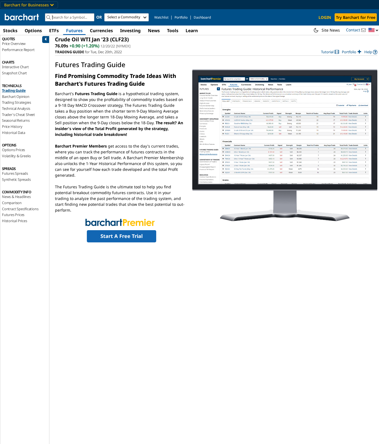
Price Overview (14, 43)
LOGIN (325, 17)
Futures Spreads (15, 173)
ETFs (54, 30)
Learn (192, 30)
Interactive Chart (15, 66)
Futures (74, 30)
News (154, 30)
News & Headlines (16, 196)
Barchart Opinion (15, 96)
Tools (172, 30)
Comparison (12, 202)
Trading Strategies (16, 102)
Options (33, 30)
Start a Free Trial (121, 236)
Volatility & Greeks (16, 155)
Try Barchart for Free (355, 17)
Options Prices (13, 149)
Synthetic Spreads (16, 179)
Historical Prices (14, 220)
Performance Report (18, 49)
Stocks (10, 30)
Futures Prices (13, 214)
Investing (130, 30)
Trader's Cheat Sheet (18, 114)
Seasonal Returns (16, 120)
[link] (330, 52)
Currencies (101, 30)
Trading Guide (14, 90)
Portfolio (181, 17)
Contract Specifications (20, 208)
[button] (373, 30)
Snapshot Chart (14, 72)
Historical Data (13, 132)
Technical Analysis (16, 108)
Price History (12, 126)
